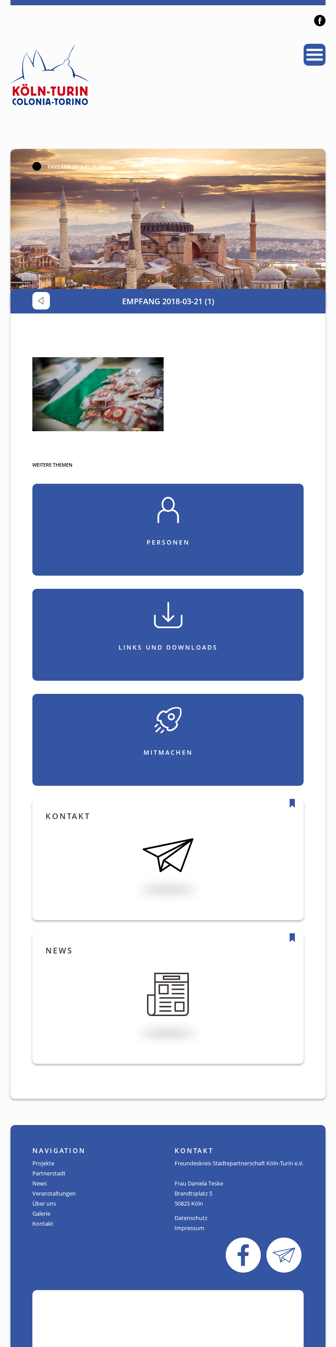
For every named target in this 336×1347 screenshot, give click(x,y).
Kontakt (42, 1223)
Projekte (43, 1163)
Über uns (44, 1203)
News (39, 1183)
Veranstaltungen (54, 1193)
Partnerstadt (49, 1173)
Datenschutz (191, 1218)
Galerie (41, 1213)
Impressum (189, 1228)
